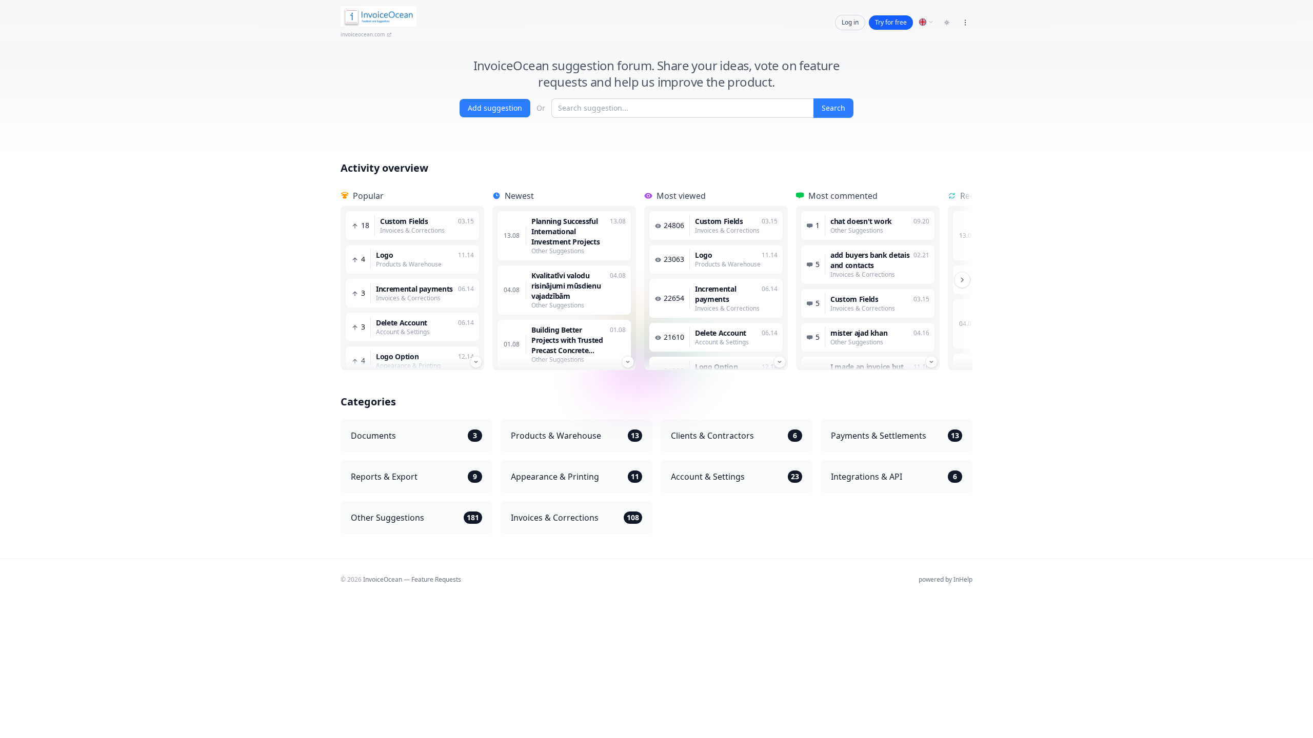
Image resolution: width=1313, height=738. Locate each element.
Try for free (891, 22)
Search (833, 108)
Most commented (843, 195)
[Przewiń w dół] (476, 362)
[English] (926, 22)
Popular (368, 195)
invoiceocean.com (363, 34)
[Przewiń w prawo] (962, 280)
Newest (519, 195)
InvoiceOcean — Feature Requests (412, 579)
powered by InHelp (945, 579)
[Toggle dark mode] (947, 22)
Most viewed (681, 195)
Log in (850, 22)
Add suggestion (495, 108)
